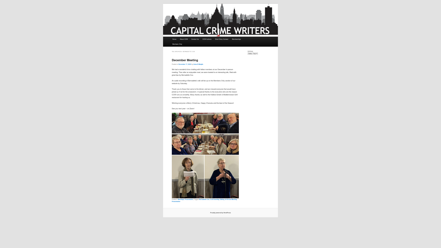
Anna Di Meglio (198, 64)
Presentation (189, 199)
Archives (250, 51)
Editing (222, 199)
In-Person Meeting (231, 199)
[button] (205, 123)
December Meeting (185, 60)
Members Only (177, 44)
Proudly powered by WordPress (220, 213)
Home (174, 39)
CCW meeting (214, 199)
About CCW (184, 39)
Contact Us (195, 39)
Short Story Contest (221, 39)
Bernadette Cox (204, 199)
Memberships (236, 39)
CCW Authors (207, 39)
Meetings (181, 199)
